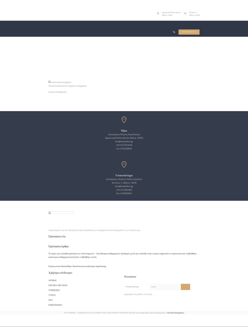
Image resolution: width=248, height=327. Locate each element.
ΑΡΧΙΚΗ (52, 280)
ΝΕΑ (50, 300)
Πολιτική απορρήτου (175, 312)
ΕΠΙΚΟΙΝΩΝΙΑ (55, 305)
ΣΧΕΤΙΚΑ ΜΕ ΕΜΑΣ (57, 285)
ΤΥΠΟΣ (52, 295)
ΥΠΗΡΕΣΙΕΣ (54, 290)
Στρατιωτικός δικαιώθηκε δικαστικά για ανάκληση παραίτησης (77, 266)
